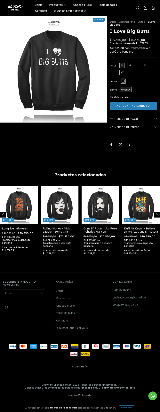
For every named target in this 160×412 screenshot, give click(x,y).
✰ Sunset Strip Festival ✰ (70, 11)
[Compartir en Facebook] (112, 144)
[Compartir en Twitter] (121, 144)
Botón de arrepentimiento (118, 387)
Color (114, 81)
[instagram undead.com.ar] (7, 307)
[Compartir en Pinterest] (130, 144)
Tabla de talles (107, 5)
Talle (113, 65)
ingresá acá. (90, 387)
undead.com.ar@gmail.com (130, 297)
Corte (113, 90)
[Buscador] (138, 8)
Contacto (41, 11)
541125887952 (122, 290)
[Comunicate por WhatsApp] (152, 395)
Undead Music (82, 5)
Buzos (141, 21)
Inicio (39, 5)
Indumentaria (127, 21)
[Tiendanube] (80, 395)
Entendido (127, 408)
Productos (56, 5)
